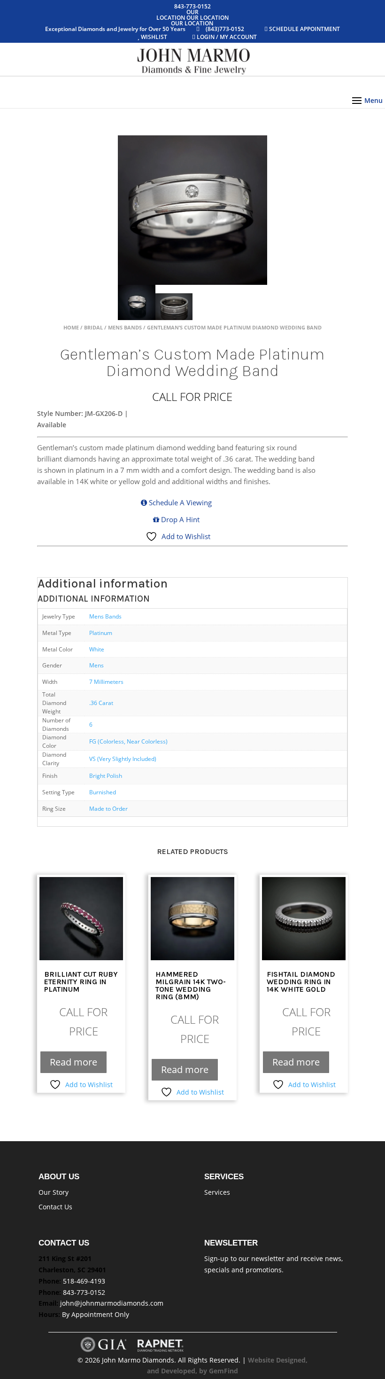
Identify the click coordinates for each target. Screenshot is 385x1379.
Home (71, 327)
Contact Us (55, 1206)
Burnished (102, 792)
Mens (96, 665)
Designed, (292, 1359)
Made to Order (108, 808)
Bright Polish (105, 775)
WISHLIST (154, 37)
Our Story (53, 1192)
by (204, 1370)
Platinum (100, 632)
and (154, 1370)
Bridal (93, 327)
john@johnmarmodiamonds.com (111, 1303)
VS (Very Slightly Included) (122, 758)
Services (217, 1192)
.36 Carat (101, 702)
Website (262, 1359)
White (96, 649)
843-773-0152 (84, 1292)
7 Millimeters (106, 681)
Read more (73, 1062)
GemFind (223, 1370)
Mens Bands (125, 327)
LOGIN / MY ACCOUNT (226, 37)
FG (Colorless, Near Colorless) (128, 741)
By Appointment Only (95, 1314)
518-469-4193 (84, 1281)
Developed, (180, 1370)
